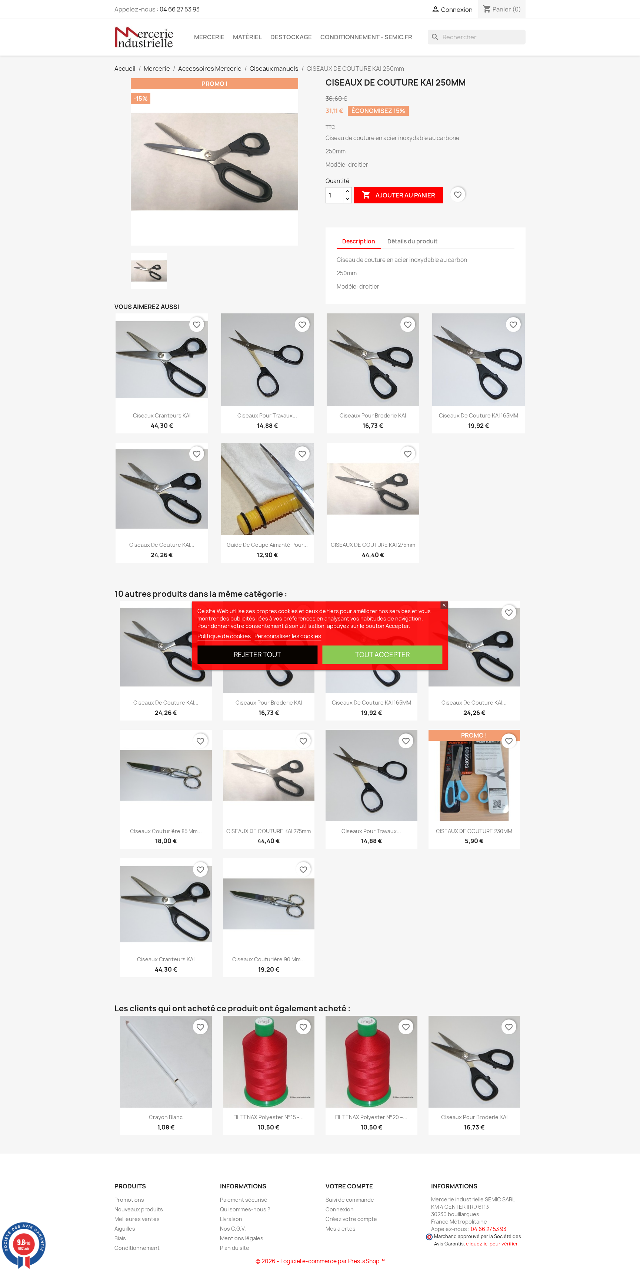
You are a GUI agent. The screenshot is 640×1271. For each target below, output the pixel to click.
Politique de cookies (224, 636)
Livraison (231, 1218)
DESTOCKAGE (291, 37)
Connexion (340, 1209)
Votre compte (349, 1186)
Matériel (247, 37)
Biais (120, 1238)
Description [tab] (358, 241)
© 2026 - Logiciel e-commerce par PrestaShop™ (320, 1261)
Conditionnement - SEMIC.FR (366, 37)
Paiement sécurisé (243, 1199)
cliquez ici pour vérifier (491, 1244)
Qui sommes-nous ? (245, 1209)
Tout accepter (382, 654)
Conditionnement (137, 1247)
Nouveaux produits (138, 1209)
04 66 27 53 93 (180, 9)
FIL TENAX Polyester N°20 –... (371, 1117)
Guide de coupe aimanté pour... (267, 544)
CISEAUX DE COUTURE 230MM (474, 831)
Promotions (129, 1199)
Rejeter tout (257, 654)
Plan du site (234, 1247)
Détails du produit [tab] (412, 241)
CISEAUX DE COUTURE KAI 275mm (373, 544)
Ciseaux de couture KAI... (161, 544)
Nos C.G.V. (233, 1228)
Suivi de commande (350, 1199)
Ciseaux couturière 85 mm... (166, 831)
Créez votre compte (351, 1218)
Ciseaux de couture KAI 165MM (478, 415)
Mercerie (209, 37)
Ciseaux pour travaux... (267, 415)
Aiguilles (124, 1228)
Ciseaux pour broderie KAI (373, 415)
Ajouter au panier (398, 194)
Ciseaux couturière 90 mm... (268, 959)
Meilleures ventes (137, 1218)
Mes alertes (341, 1228)
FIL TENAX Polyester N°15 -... (268, 1117)
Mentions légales (241, 1238)
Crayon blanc (166, 1117)
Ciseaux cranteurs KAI (161, 415)
